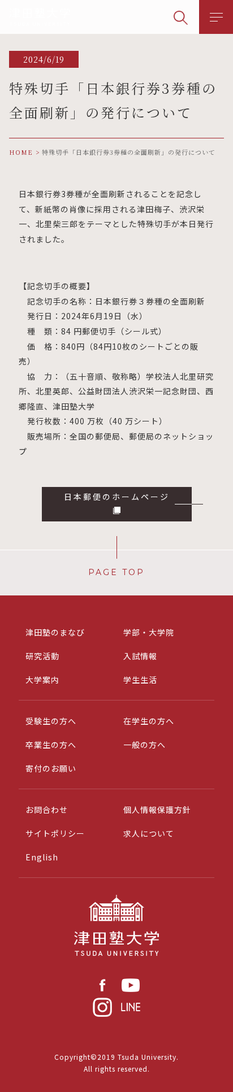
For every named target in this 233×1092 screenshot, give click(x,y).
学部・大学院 (148, 632)
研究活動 (42, 656)
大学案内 (42, 679)
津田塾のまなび (55, 632)
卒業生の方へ (50, 744)
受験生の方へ (50, 720)
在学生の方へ (148, 720)
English (41, 857)
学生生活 (140, 679)
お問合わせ (46, 809)
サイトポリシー (55, 833)
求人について (148, 833)
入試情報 (140, 656)
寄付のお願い (50, 768)
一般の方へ (144, 744)
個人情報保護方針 (157, 809)
